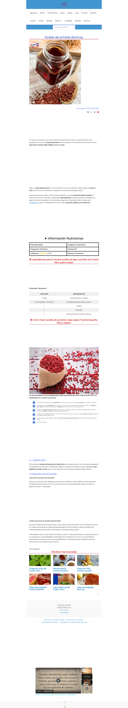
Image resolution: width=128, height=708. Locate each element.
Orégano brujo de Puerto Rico (37, 569)
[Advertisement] (64, 127)
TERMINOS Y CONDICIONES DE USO (73, 622)
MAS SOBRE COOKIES (50, 622)
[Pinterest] (98, 112)
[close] (64, 702)
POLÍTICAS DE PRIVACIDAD (54, 620)
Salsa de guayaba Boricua (85, 588)
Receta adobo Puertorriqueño (60, 569)
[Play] (86, 682)
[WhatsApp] (91, 112)
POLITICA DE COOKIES (74, 620)
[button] (61, 20)
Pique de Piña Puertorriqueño (84, 569)
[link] (37, 670)
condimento (33, 203)
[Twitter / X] (94, 112)
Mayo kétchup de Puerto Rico (61, 588)
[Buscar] (74, 27)
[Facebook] (88, 112)
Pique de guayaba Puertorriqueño (37, 588)
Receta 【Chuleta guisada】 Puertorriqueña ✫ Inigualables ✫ (58, 670)
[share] (78, 669)
